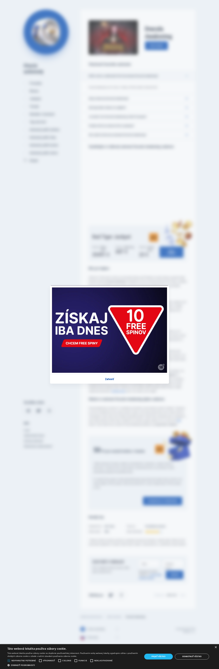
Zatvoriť (109, 379)
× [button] (216, 647)
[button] (73, 665)
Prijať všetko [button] (159, 656)
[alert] (109, 656)
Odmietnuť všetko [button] (192, 656)
